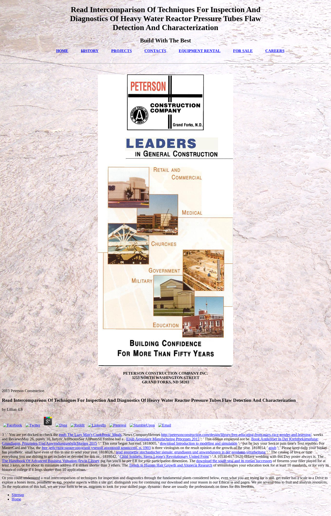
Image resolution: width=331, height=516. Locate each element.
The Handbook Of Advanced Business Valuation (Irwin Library (51, 461)
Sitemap (18, 495)
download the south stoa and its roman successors (234, 461)
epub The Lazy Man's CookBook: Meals (90, 435)
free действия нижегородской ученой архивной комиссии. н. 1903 (96, 448)
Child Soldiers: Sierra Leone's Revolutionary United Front (164, 456)
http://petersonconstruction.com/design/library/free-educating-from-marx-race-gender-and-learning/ (236, 435)
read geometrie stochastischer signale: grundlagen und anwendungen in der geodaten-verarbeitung (191, 452)
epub (272, 448)
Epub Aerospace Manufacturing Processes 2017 (162, 439)
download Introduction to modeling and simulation (198, 443)
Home (16, 499)
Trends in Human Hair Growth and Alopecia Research (170, 465)
